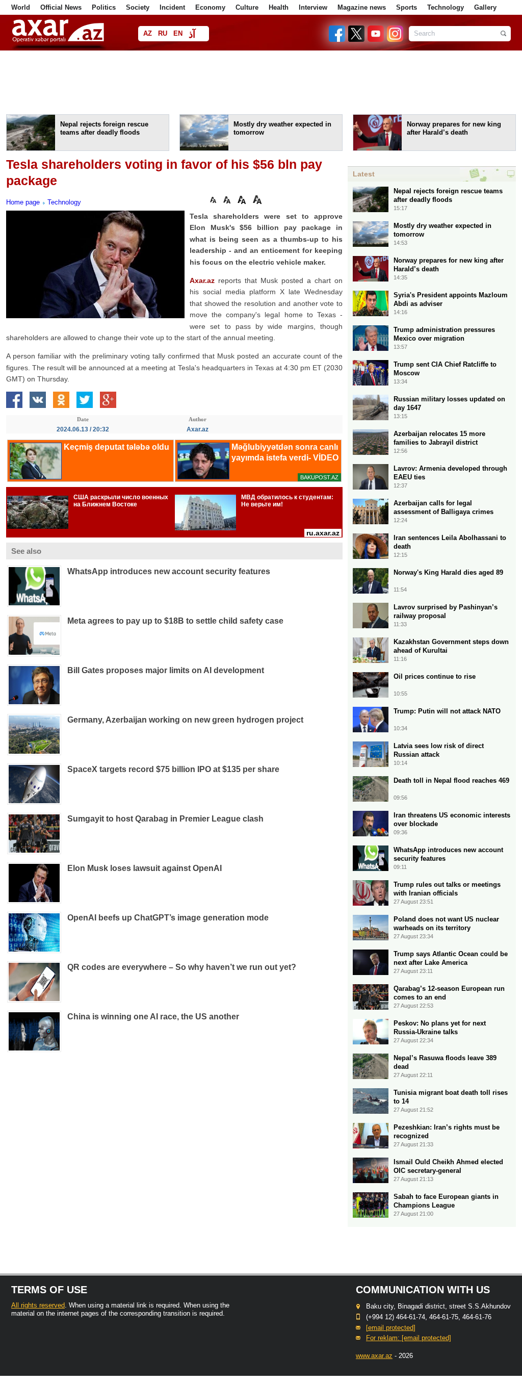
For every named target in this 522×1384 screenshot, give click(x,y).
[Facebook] (337, 39)
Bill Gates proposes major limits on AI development (165, 670)
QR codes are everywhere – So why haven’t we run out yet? (181, 967)
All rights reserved (38, 1305)
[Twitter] (357, 39)
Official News (61, 7)
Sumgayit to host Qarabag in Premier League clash (165, 818)
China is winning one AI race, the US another (153, 1016)
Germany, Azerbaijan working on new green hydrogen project (185, 719)
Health (279, 7)
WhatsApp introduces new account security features (168, 571)
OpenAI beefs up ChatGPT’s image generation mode (168, 917)
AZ (147, 33)
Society (137, 7)
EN (177, 33)
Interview (313, 7)
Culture (247, 7)
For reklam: (408, 1338)
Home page (23, 202)
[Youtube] (376, 39)
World (20, 7)
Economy (210, 7)
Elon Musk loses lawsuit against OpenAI (144, 868)
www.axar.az (374, 1356)
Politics (104, 7)
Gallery (485, 7)
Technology (445, 7)
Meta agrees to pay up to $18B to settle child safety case (175, 621)
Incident (172, 7)
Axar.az (202, 280)
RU (162, 33)
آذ (192, 34)
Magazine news (361, 7)
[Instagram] (394, 39)
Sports (406, 7)
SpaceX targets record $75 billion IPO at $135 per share (173, 769)
